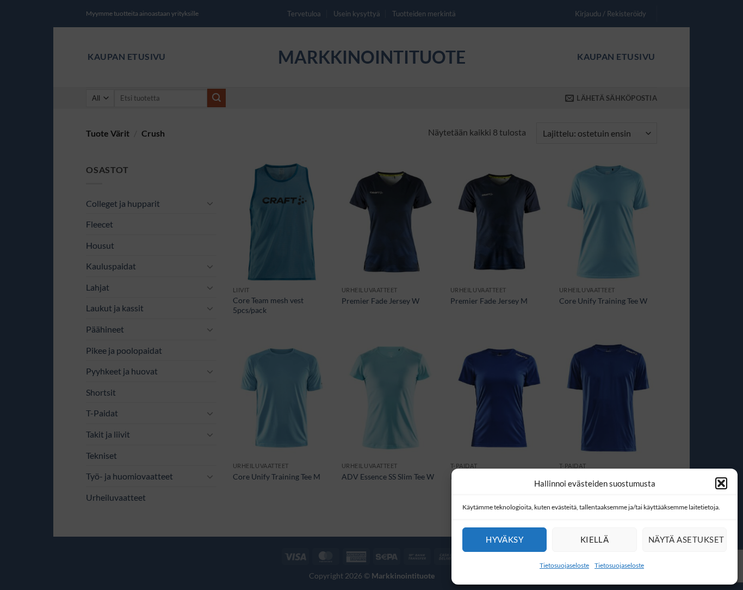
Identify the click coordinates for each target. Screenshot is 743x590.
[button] (721, 483)
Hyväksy (504, 539)
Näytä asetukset (686, 539)
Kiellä (594, 539)
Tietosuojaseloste (564, 565)
